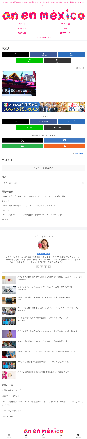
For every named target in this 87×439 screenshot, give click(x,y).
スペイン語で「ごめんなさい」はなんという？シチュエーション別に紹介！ (35, 196)
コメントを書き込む (43, 168)
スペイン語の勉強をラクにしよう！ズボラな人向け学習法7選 (28, 205)
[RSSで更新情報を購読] (64, 146)
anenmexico (43, 253)
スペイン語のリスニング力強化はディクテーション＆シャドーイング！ (33, 215)
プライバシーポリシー (12, 411)
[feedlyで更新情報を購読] (22, 146)
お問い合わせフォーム (12, 390)
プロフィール (8, 416)
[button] (57, 60)
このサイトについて (11, 396)
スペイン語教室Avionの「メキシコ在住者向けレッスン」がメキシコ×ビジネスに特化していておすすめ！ (42, 403)
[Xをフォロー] (22, 140)
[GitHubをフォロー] (64, 140)
